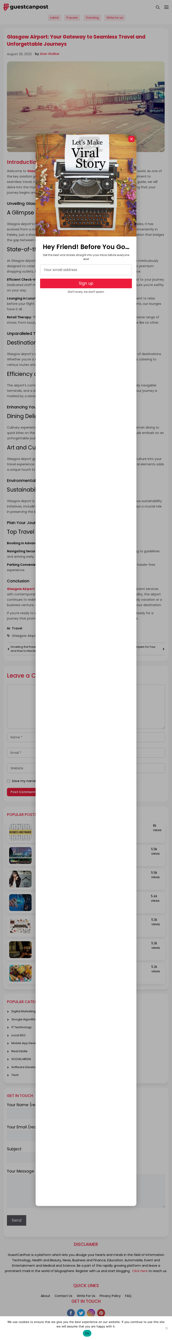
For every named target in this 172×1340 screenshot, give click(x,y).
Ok (87, 1333)
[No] (166, 1328)
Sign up (86, 283)
